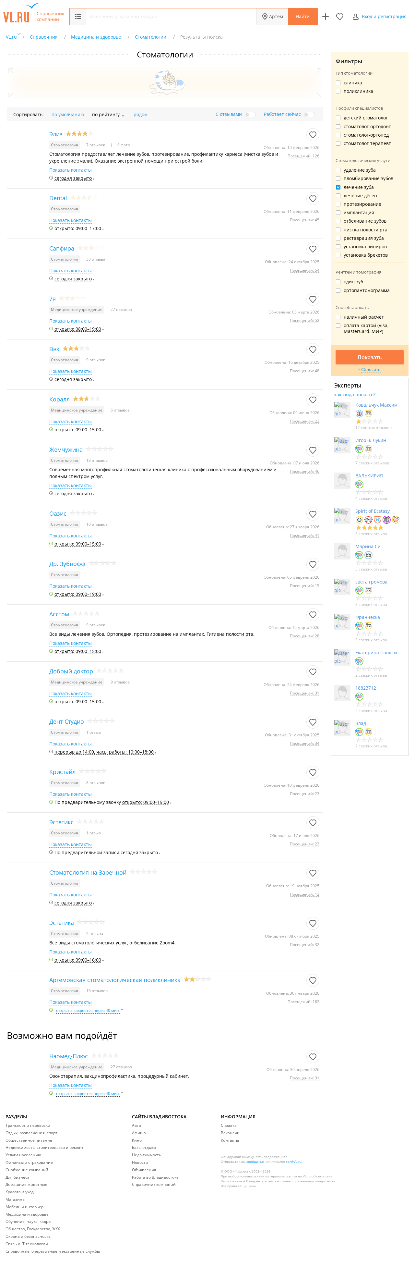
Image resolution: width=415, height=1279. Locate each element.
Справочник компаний (50, 16)
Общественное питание (29, 1140)
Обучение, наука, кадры (28, 1221)
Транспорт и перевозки (28, 1125)
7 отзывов (96, 145)
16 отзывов (97, 990)
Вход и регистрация (384, 16)
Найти (303, 16)
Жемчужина (66, 449)
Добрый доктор (71, 671)
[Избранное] (340, 16)
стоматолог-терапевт (367, 143)
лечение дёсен (360, 196)
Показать (370, 357)
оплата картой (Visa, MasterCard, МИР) (366, 328)
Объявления (144, 1170)
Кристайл (62, 772)
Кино (137, 1140)
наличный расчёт (364, 317)
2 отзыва (94, 933)
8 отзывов (95, 782)
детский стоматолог (366, 118)
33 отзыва (95, 259)
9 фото (123, 145)
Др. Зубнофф (67, 564)
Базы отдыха (144, 1147)
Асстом (59, 614)
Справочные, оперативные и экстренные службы (53, 1251)
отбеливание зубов (365, 221)
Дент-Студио (66, 721)
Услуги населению (23, 1155)
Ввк (54, 349)
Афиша (139, 1133)
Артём (276, 16)
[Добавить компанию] (325, 16)
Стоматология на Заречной (87, 872)
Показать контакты (70, 170)
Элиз (56, 134)
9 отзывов (95, 360)
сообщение (255, 1161)
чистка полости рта (365, 230)
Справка (229, 1125)
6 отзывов (120, 410)
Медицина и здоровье (27, 1214)
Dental (58, 198)
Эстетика (61, 923)
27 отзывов (121, 309)
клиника (353, 83)
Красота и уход (20, 1192)
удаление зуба (360, 170)
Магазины (15, 1199)
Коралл (59, 399)
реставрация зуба (364, 238)
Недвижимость (146, 1155)
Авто (136, 1125)
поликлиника (358, 91)
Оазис (57, 513)
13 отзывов (97, 460)
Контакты (230, 1140)
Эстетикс (61, 822)
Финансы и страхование (29, 1162)
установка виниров (365, 247)
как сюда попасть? (354, 394)
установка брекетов (366, 255)
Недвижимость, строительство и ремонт (45, 1147)
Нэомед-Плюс (68, 1056)
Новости (140, 1162)
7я (52, 298)
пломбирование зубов (368, 178)
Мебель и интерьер (24, 1207)
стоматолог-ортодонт (367, 126)
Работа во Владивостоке (155, 1177)
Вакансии (230, 1133)
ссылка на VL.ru (298, 1176)
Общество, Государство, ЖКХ (33, 1229)
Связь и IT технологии (27, 1244)
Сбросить (371, 369)
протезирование (362, 204)
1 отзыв (93, 732)
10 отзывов (97, 524)
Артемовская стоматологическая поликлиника (115, 980)
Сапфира (61, 248)
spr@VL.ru (294, 1161)
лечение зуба (359, 187)
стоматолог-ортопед (366, 135)
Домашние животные (26, 1184)
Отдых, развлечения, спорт (31, 1133)
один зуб (353, 282)
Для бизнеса (18, 1177)
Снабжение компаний (27, 1170)
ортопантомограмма (367, 290)
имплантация (359, 212)
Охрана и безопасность (28, 1236)
